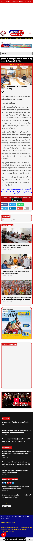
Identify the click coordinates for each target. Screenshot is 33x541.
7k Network (10, 531)
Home (2, 1)
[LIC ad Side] (16, 338)
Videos (21, 1)
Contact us (15, 1)
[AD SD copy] (16, 47)
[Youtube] (8, 483)
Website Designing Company (16, 527)
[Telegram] (13, 483)
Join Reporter (27, 1)
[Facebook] (3, 483)
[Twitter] (5, 483)
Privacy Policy (5, 518)
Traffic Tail (28, 527)
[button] (29, 33)
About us (7, 1)
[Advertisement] (16, 16)
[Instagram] (10, 483)
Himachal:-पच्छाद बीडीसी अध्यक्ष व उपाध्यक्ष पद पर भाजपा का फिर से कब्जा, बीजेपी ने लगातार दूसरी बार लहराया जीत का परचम (16, 454)
